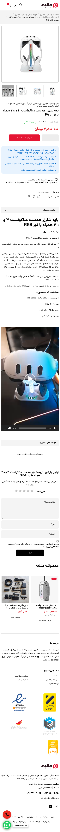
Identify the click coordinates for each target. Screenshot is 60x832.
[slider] (32, 428)
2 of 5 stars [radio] (28, 490)
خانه (57, 14)
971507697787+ (40, 159)
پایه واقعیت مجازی (51, 103)
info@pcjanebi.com (50, 798)
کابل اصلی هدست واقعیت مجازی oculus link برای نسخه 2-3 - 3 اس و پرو (15, 608)
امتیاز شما (40, 491)
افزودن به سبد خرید (24, 137)
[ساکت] (9, 428)
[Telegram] (50, 806)
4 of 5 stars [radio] (20, 490)
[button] (30, 379)
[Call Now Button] (7, 814)
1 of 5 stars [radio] (31, 490)
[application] (30, 379)
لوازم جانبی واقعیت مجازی (26, 14)
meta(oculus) (44, 192)
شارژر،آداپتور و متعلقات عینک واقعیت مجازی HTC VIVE (45, 607)
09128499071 (34, 793)
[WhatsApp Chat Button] (7, 825)
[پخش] (55, 428)
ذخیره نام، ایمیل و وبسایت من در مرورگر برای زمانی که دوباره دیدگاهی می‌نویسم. (33, 545)
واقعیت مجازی (46, 14)
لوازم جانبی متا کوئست (49, 17)
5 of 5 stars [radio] (16, 490)
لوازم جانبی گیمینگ (34, 103)
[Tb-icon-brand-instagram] (57, 806)
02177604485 (51, 793)
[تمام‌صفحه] (5, 428)
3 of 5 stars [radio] (24, 490)
